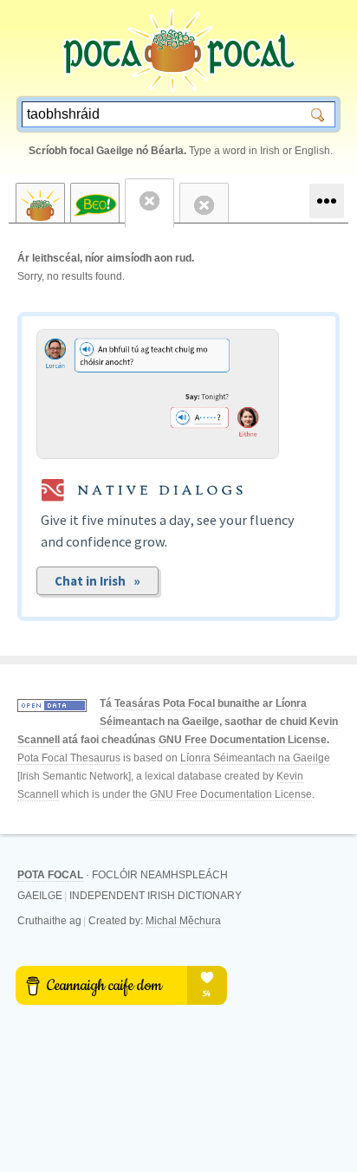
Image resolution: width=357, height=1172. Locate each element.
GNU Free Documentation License (243, 740)
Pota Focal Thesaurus (68, 758)
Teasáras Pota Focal (164, 703)
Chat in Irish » (97, 581)
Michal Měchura (183, 921)
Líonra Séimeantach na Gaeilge (255, 758)
